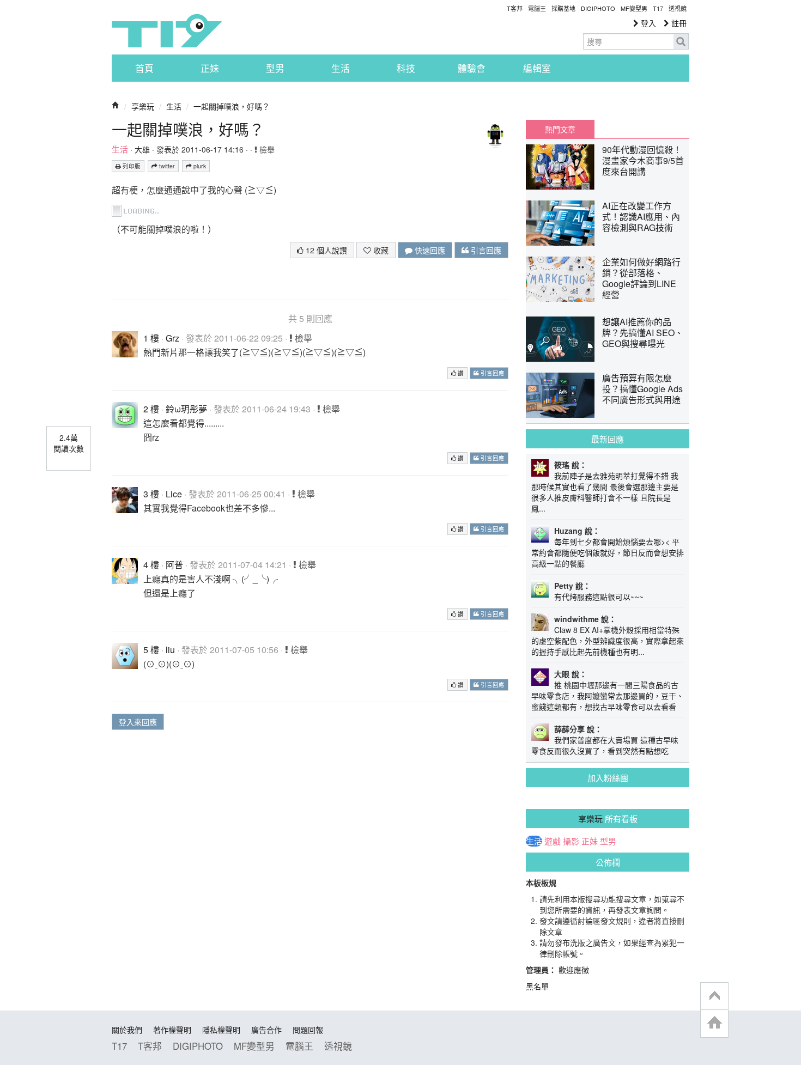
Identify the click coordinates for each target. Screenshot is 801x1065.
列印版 (131, 166)
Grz (172, 338)
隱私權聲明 (221, 1029)
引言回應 (485, 250)
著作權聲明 (172, 1029)
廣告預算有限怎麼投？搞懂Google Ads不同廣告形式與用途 (642, 389)
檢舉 (266, 149)
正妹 (210, 68)
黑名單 (537, 986)
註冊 (678, 22)
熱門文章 (560, 129)
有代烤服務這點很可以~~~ (599, 596)
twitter (166, 166)
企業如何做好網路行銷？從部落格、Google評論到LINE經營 (641, 278)
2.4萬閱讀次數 (68, 443)
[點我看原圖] (137, 209)
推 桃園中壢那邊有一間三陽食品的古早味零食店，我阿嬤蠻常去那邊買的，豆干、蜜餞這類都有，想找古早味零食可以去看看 (607, 695)
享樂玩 (142, 106)
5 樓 (151, 649)
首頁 (144, 68)
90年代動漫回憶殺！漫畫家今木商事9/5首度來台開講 (643, 160)
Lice (174, 494)
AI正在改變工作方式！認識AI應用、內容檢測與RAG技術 (641, 216)
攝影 (571, 841)
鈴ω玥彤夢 (186, 409)
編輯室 (537, 68)
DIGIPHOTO (598, 8)
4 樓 (151, 564)
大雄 (142, 149)
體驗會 (472, 68)
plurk (199, 166)
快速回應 (428, 250)
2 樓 (151, 409)
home (714, 1023)
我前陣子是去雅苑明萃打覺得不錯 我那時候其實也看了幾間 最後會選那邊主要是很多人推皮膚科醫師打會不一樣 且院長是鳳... (604, 492)
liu (170, 649)
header (714, 996)
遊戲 (552, 841)
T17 (167, 30)
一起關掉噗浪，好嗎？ (231, 106)
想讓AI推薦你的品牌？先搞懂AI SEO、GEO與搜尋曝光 (642, 332)
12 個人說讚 (325, 250)
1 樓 (151, 338)
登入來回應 (138, 721)
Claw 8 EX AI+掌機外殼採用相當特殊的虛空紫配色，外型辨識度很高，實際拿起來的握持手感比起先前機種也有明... (607, 640)
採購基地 (563, 8)
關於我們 (127, 1029)
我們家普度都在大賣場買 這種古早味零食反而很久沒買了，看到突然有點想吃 (604, 745)
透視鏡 (678, 8)
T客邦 (515, 8)
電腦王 (537, 8)
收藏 (380, 250)
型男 (275, 68)
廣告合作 (266, 1029)
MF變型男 (634, 8)
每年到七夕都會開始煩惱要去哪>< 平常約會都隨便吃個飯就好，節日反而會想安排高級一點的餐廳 (607, 552)
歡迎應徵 (574, 969)
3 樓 (151, 494)
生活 (340, 68)
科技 (406, 68)
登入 (647, 22)
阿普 (174, 564)
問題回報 (308, 1029)
